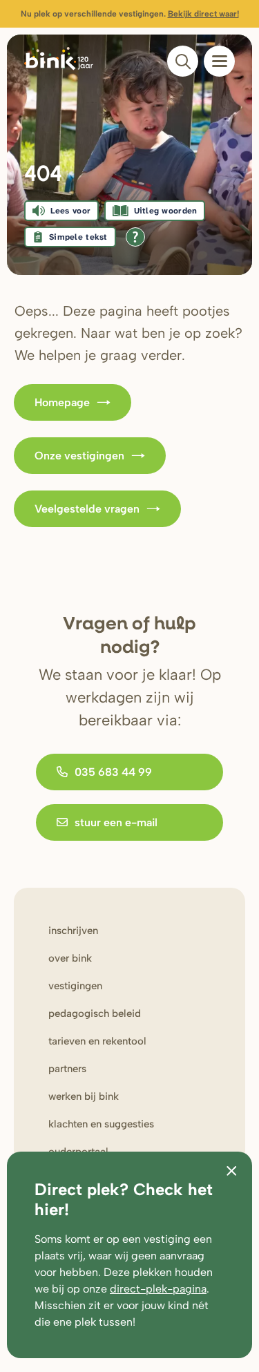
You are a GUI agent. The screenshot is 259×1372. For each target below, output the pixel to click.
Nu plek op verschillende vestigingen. (130, 14)
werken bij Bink (83, 1096)
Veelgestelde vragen (87, 508)
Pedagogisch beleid (94, 1013)
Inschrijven (73, 930)
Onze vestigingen (79, 455)
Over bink (70, 958)
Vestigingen (75, 986)
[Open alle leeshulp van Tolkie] (135, 237)
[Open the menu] (219, 61)
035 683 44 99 (113, 772)
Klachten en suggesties (101, 1124)
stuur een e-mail (116, 822)
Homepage (62, 402)
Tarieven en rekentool (97, 1041)
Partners (67, 1069)
